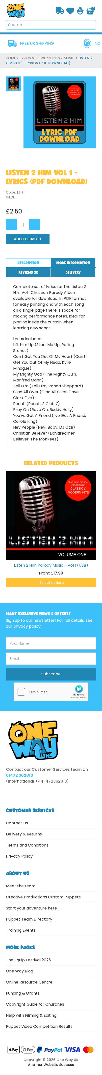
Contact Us (17, 823)
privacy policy (27, 626)
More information (73, 262)
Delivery (73, 272)
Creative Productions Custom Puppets (43, 897)
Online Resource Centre (29, 982)
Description (28, 262)
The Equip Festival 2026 (28, 960)
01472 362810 (19, 775)
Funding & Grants (23, 993)
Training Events (21, 930)
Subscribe (51, 674)
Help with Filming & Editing (31, 1015)
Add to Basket (28, 239)
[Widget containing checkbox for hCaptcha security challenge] (51, 691)
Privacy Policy (19, 856)
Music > (71, 58)
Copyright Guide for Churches (35, 1004)
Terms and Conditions (27, 845)
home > (13, 58)
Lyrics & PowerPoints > (42, 58)
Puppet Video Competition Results (39, 1026)
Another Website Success (51, 1064)
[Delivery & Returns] (60, 10)
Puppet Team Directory (29, 919)
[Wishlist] (70, 10)
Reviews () (28, 272)
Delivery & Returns (24, 834)
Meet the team (20, 886)
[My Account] (80, 11)
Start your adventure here (31, 908)
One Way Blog (19, 971)
